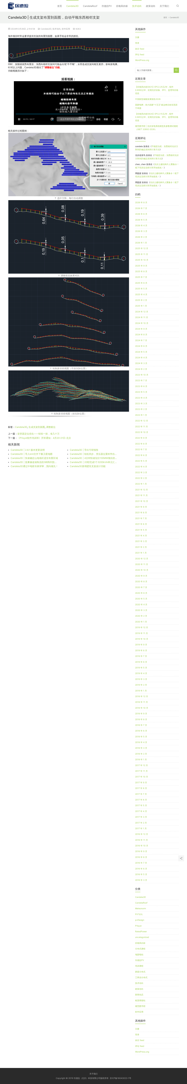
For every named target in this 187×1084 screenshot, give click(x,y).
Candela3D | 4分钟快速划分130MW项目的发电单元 (93, 458)
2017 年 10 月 (141, 776)
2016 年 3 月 (141, 880)
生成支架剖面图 (36, 427)
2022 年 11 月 (141, 426)
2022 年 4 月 (141, 466)
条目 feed (139, 49)
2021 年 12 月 (141, 489)
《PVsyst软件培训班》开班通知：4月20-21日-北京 (44, 437)
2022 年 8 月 (141, 443)
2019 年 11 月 (141, 633)
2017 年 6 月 (141, 799)
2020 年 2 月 (141, 616)
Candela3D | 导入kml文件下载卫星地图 (31, 453)
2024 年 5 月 (141, 352)
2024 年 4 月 (141, 357)
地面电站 (139, 954)
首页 (59, 6)
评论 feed (139, 54)
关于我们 (164, 6)
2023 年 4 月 (141, 398)
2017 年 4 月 (141, 811)
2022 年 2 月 (141, 478)
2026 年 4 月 (141, 225)
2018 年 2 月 (141, 754)
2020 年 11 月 (141, 564)
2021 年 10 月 (141, 501)
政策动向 (150, 6)
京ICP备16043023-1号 (120, 1078)
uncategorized (142, 937)
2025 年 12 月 (141, 248)
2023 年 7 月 (141, 380)
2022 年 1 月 (141, 484)
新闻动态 (139, 994)
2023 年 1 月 (141, 415)
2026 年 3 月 (141, 231)
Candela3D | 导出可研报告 (84, 449)
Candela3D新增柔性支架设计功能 (87, 466)
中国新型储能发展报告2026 (148, 99)
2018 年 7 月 (141, 725)
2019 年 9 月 (141, 644)
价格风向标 (122, 6)
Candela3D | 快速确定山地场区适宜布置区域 (34, 458)
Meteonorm (140, 908)
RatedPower (141, 931)
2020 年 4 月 (141, 604)
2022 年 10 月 (141, 432)
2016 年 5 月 (141, 874)
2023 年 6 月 (141, 386)
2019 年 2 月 (141, 685)
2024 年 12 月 (141, 311)
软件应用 (66, 29)
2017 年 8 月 (141, 788)
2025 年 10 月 (141, 260)
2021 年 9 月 (141, 507)
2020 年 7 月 (141, 587)
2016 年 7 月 (141, 863)
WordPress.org (142, 60)
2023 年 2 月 (141, 409)
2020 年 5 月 (141, 598)
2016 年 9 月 (141, 851)
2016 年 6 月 (141, 868)
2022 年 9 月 (141, 438)
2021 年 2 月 (141, 547)
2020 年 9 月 (141, 576)
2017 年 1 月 (141, 828)
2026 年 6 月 (141, 214)
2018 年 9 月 (141, 713)
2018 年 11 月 (141, 702)
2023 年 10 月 (141, 374)
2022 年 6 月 (141, 455)
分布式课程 (140, 948)
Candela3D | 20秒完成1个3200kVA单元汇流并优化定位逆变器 (93, 462)
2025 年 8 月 (141, 271)
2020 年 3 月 (141, 610)
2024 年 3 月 (141, 363)
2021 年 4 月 (141, 535)
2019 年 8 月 (141, 650)
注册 (137, 37)
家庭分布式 (140, 971)
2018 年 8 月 (141, 719)
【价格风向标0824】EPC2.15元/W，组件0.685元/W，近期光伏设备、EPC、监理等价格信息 (156, 117)
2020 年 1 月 (141, 621)
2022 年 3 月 (141, 472)
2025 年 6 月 (141, 283)
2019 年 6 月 (141, 662)
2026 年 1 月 (141, 242)
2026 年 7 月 (141, 208)
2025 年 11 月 (141, 254)
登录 (137, 43)
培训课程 (139, 966)
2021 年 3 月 (141, 541)
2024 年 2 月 (141, 369)
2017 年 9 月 (141, 782)
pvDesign (139, 920)
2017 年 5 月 (141, 805)
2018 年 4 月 (141, 742)
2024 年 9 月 (141, 329)
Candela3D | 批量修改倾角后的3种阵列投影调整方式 (34, 462)
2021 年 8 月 (141, 512)
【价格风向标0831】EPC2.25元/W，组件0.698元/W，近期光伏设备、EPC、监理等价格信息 (156, 90)
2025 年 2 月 (141, 300)
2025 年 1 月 (141, 306)
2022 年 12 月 (141, 420)
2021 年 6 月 (141, 524)
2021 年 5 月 (141, 530)
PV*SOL (139, 914)
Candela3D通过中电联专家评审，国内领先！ (34, 466)
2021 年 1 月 (141, 552)
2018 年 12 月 (141, 696)
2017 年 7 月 (141, 794)
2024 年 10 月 (141, 323)
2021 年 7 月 (141, 518)
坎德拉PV (107, 6)
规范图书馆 (140, 1006)
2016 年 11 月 (141, 840)
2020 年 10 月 (141, 570)
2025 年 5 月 (141, 288)
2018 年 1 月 (141, 759)
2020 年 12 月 (141, 558)
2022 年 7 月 (141, 449)
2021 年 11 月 (141, 495)
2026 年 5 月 (141, 220)
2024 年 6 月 (141, 346)
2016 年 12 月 (141, 834)
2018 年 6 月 (141, 730)
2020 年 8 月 (141, 581)
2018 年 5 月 (141, 736)
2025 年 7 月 (141, 277)
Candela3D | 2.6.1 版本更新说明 (28, 449)
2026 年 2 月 (141, 237)
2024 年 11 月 (141, 317)
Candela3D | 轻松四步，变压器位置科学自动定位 (93, 453)
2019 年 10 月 (141, 639)
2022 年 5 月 (141, 461)
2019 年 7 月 (141, 656)
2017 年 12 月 (141, 765)
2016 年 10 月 (141, 845)
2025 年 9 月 (141, 265)
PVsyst (138, 926)
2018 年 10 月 (141, 708)
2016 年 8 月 (141, 857)
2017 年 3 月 (141, 817)
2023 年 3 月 (141, 403)
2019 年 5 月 (141, 667)
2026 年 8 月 (141, 202)
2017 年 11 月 (141, 771)
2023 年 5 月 (141, 392)
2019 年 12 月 (141, 627)
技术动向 (137, 6)
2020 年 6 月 (141, 593)
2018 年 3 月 (141, 748)
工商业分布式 (141, 977)
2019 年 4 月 (141, 673)
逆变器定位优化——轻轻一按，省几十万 (38, 433)
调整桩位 (51, 427)
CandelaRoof (90, 6)
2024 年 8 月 (141, 334)
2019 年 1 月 (141, 690)
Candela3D (72, 6)
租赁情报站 (140, 1000)
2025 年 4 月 (141, 294)
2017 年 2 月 (141, 822)
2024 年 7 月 (141, 340)
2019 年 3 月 (141, 679)
